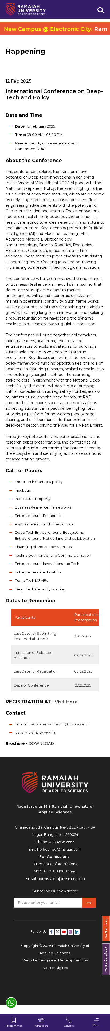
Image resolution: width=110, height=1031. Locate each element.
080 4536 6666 (61, 842)
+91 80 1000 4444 (61, 871)
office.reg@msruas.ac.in (60, 849)
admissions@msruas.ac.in (61, 878)
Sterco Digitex (55, 967)
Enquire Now (106, 928)
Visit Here (65, 702)
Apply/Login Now (106, 959)
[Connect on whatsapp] (11, 1002)
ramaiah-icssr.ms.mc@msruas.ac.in (60, 724)
